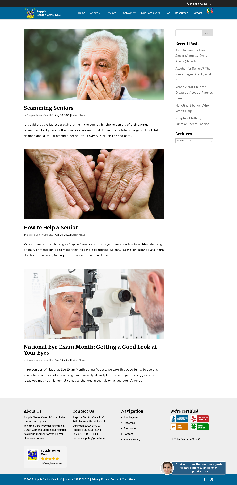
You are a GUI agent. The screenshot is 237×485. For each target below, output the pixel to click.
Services (111, 13)
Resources (181, 13)
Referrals (129, 423)
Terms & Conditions (123, 479)
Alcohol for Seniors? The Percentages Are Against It (193, 74)
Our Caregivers (150, 13)
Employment (128, 13)
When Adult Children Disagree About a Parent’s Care (194, 92)
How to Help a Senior (51, 227)
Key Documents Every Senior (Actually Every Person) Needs (191, 55)
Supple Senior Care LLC (40, 115)
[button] (194, 479)
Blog (167, 13)
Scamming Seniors (48, 108)
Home (81, 13)
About (94, 13)
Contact (197, 13)
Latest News (78, 115)
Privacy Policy (132, 439)
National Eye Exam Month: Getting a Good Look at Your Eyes (90, 350)
